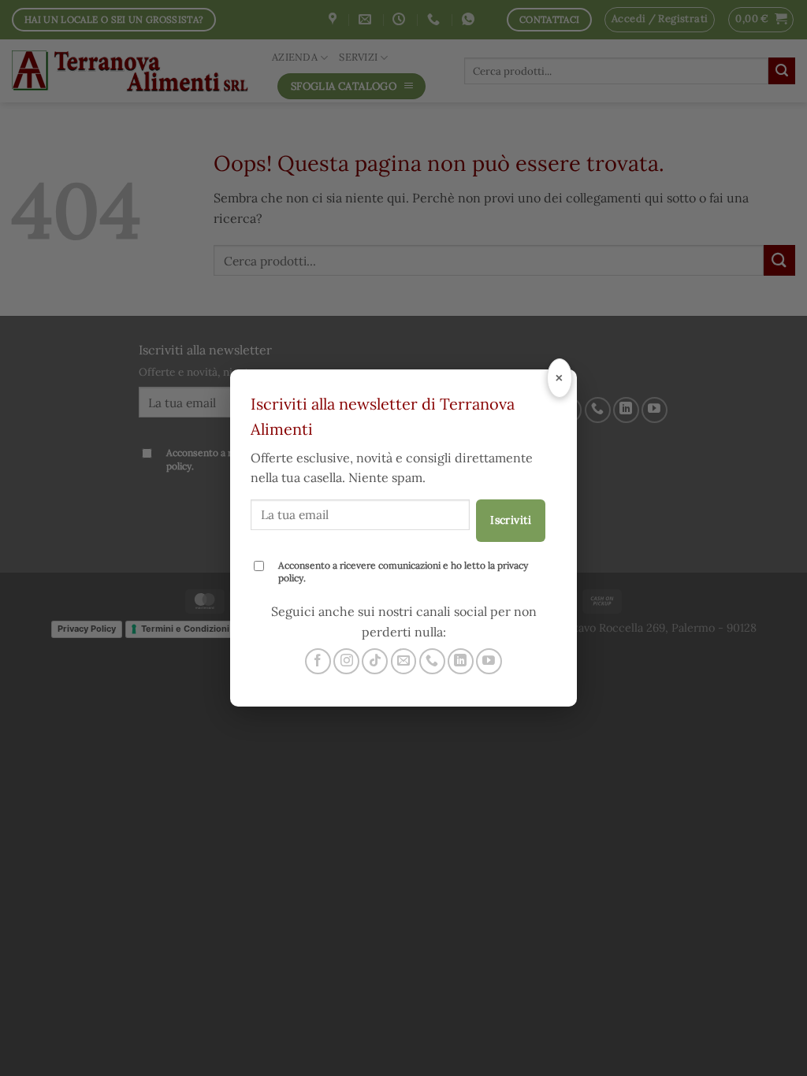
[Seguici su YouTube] (489, 661)
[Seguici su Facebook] (318, 661)
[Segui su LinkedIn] (461, 661)
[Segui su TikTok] (375, 661)
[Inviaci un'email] (404, 661)
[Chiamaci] (432, 661)
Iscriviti (510, 520)
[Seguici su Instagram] (346, 661)
